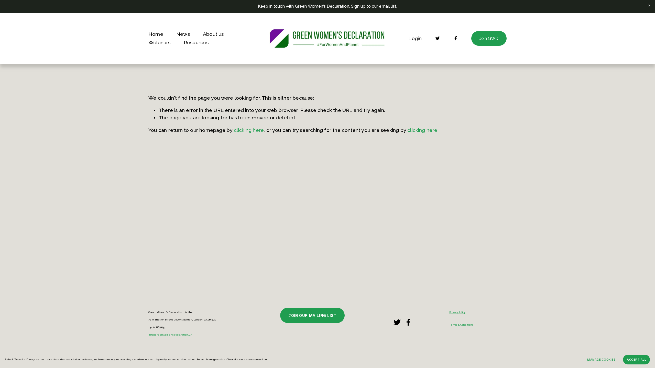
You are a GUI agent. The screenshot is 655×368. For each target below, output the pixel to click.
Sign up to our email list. (374, 6)
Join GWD (488, 38)
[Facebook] (455, 38)
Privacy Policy (457, 312)
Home (155, 34)
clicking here (249, 130)
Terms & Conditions (461, 325)
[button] (649, 5)
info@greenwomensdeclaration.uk (170, 335)
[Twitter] (437, 38)
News (183, 34)
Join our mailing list (312, 315)
